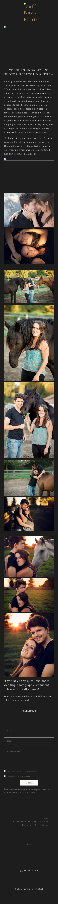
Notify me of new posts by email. (18, 776)
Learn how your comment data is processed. (28, 791)
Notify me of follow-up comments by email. (22, 771)
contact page (41, 696)
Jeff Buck (39, 889)
